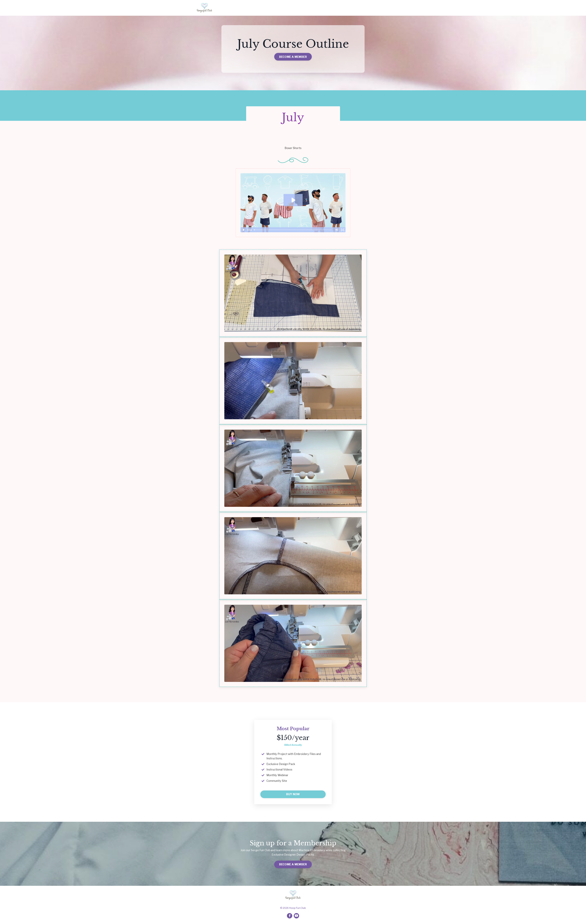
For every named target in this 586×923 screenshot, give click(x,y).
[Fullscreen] (343, 229)
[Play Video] (243, 229)
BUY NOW (293, 794)
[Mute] (336, 229)
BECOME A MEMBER (293, 56)
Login (385, 7)
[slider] (293, 229)
